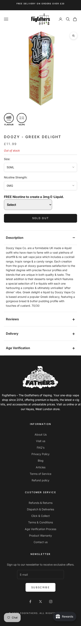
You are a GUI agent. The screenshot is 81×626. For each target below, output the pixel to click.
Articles (40, 467)
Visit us (40, 441)
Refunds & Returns (40, 502)
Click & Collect (40, 515)
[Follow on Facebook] (30, 602)
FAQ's (40, 447)
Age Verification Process (40, 529)
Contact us (41, 542)
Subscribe (40, 587)
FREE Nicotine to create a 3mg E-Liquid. (34, 197)
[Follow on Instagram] (51, 602)
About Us (41, 434)
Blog (40, 460)
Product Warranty (40, 535)
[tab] (40, 238)
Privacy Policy (40, 454)
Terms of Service (40, 473)
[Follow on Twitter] (40, 602)
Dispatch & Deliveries (40, 509)
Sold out (40, 218)
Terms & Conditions (40, 522)
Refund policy (40, 480)
